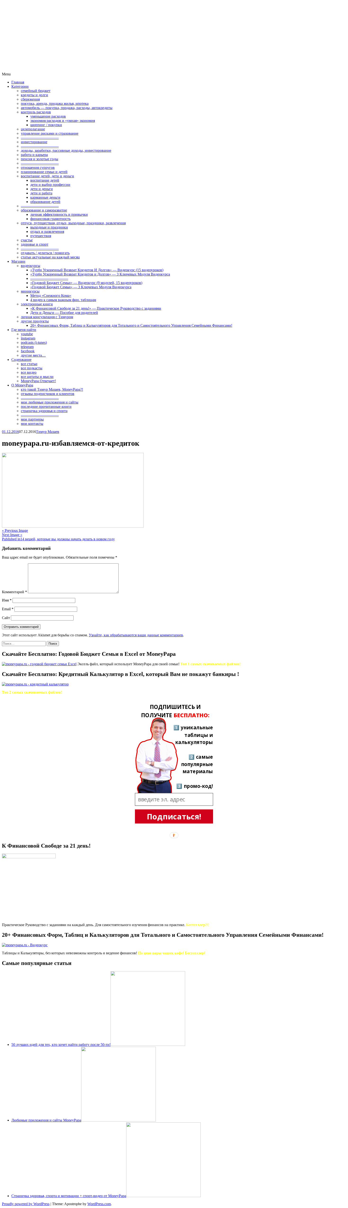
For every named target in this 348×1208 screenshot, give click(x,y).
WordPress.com (99, 1204)
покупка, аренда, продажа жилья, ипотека (55, 103)
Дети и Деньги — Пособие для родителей (64, 313)
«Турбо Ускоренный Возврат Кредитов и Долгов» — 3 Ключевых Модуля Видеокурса (100, 274)
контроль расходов (36, 112)
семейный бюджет (35, 91)
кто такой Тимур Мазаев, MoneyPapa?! (52, 389)
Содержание (21, 360)
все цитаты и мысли (37, 377)
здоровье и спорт (34, 244)
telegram (27, 347)
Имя (7, 600)
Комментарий (14, 592)
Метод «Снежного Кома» (50, 296)
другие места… (33, 355)
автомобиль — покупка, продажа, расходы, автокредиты (66, 108)
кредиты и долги (34, 95)
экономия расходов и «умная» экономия (62, 121)
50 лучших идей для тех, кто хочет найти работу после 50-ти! (61, 1045)
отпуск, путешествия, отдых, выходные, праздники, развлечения (73, 223)
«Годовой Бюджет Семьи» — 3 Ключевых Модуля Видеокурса (80, 287)
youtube (27, 334)
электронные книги (37, 304)
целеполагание (33, 129)
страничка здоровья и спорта (44, 411)
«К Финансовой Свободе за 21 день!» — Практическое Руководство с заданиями (95, 308)
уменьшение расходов (48, 116)
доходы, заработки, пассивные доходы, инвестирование (66, 150)
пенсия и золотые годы (39, 159)
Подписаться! (174, 816)
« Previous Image (15, 530)
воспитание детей (44, 180)
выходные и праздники (49, 227)
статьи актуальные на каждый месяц (50, 257)
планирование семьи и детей (44, 172)
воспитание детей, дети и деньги (47, 176)
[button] (175, 711)
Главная (17, 82)
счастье (27, 240)
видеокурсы (30, 266)
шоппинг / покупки (46, 125)
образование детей (45, 202)
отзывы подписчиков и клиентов (47, 394)
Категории (20, 86)
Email (7, 609)
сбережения (30, 99)
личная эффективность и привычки (59, 214)
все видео (28, 372)
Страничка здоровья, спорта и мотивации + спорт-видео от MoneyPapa (68, 1196)
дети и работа (41, 193)
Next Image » (12, 535)
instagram (28, 338)
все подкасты (31, 368)
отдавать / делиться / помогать (45, 253)
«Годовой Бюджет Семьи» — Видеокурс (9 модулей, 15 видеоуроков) (86, 283)
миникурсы (30, 291)
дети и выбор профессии (50, 185)
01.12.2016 (10, 432)
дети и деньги (41, 189)
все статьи (29, 364)
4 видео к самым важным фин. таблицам (63, 300)
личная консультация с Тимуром (47, 317)
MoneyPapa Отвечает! (38, 381)
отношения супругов (38, 167)
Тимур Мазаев (47, 432)
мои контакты (32, 424)
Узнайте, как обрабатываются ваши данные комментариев (136, 635)
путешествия (40, 236)
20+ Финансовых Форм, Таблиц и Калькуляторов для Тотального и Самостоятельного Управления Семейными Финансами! (131, 325)
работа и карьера (34, 155)
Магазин (18, 261)
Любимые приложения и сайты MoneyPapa (46, 1120)
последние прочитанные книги (46, 406)
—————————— (40, 138)
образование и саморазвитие (44, 210)
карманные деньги (45, 197)
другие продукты (35, 321)
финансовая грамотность (50, 219)
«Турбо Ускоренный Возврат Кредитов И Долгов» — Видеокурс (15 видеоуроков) (96, 270)
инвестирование (34, 142)
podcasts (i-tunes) (34, 342)
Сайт (6, 618)
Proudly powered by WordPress (25, 1204)
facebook (28, 351)
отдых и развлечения (47, 232)
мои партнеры (32, 419)
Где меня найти (23, 330)
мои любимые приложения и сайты (49, 402)
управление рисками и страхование (49, 133)
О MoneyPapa (22, 385)
